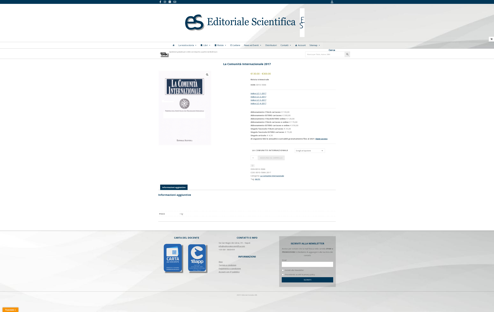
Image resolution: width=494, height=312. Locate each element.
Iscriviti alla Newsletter (294, 270)
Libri (205, 45)
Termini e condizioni (227, 265)
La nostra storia (186, 45)
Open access (321, 138)
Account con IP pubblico (229, 271)
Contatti (284, 45)
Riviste (220, 45)
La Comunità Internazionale (270, 150)
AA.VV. (257, 179)
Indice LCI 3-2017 (258, 100)
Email (284, 260)
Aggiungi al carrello (271, 157)
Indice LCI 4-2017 (258, 103)
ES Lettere (235, 45)
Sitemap (313, 45)
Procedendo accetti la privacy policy (300, 274)
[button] (207, 74)
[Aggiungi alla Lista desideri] (253, 165)
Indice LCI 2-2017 (258, 96)
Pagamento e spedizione (230, 268)
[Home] (173, 45)
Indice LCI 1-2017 (258, 93)
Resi (221, 261)
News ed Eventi (251, 45)
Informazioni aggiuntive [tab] (174, 187)
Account (302, 45)
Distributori (271, 45)
